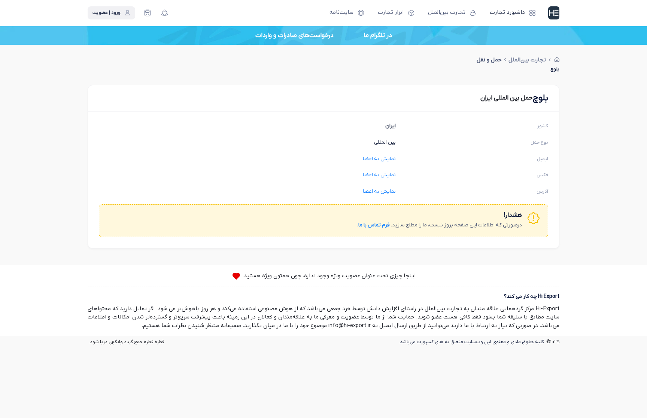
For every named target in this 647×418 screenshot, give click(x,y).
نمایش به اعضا (379, 158)
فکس (542, 175)
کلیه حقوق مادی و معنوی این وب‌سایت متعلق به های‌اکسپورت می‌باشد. (471, 342)
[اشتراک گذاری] (164, 13)
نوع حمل (539, 142)
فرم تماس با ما (374, 225)
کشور (542, 126)
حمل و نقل (489, 60)
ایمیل (542, 159)
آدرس (542, 191)
